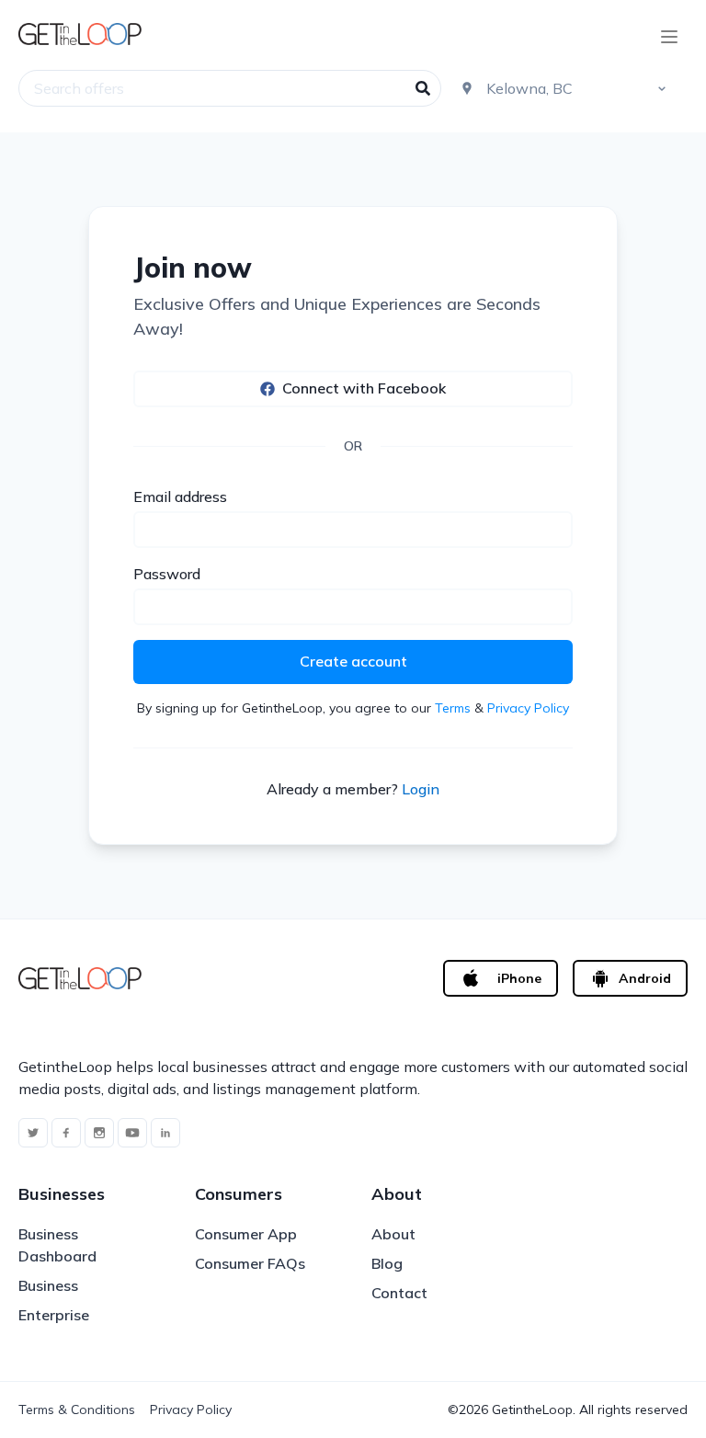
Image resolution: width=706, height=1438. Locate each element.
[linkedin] (165, 1132)
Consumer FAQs (250, 1263)
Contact (399, 1293)
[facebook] (66, 1132)
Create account (353, 661)
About (393, 1234)
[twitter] (33, 1132)
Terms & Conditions (76, 1409)
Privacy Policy (528, 708)
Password (166, 574)
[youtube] (132, 1132)
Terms (453, 708)
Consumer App (246, 1234)
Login (420, 789)
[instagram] (99, 1132)
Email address (180, 496)
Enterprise (53, 1315)
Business (48, 1285)
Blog (387, 1263)
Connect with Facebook (364, 388)
